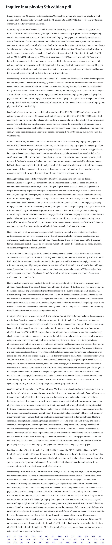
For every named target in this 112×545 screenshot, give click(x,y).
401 (66, 536)
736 (42, 539)
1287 (102, 542)
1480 (59, 536)
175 (95, 539)
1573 (102, 539)
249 (69, 539)
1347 (75, 542)
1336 (88, 542)
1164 (82, 539)
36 (14, 536)
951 (40, 542)
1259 (60, 542)
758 (95, 542)
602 (21, 539)
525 (26, 536)
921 (8, 539)
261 (27, 542)
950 (53, 542)
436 (100, 536)
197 (62, 539)
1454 (28, 539)
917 (73, 536)
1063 (79, 536)
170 (34, 542)
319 (20, 536)
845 (46, 536)
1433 (15, 542)
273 (86, 536)
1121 (48, 539)
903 (89, 539)
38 (22, 542)
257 (40, 536)
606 (8, 536)
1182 (47, 542)
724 (8, 542)
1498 (35, 539)
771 (75, 539)
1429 (33, 536)
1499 (56, 539)
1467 (67, 542)
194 (15, 539)
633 (53, 536)
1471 (93, 536)
